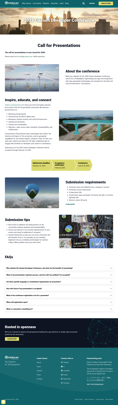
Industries (54, 3)
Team (39, 367)
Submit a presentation (13, 105)
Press (39, 375)
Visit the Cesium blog (95, 384)
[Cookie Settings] (3, 402)
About (39, 362)
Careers (39, 371)
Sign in (92, 3)
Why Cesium (26, 3)
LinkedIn (66, 371)
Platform (46, 3)
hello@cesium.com (26, 56)
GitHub (66, 362)
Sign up (106, 3)
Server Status (109, 399)
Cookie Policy (100, 399)
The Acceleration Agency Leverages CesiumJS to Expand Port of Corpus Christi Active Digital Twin (100, 371)
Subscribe (67, 379)
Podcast (66, 383)
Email (65, 375)
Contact (39, 379)
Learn (62, 3)
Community (37, 3)
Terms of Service (89, 399)
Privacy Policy (79, 399)
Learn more (12, 339)
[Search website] (83, 3)
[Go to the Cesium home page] (12, 3)
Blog (67, 3)
